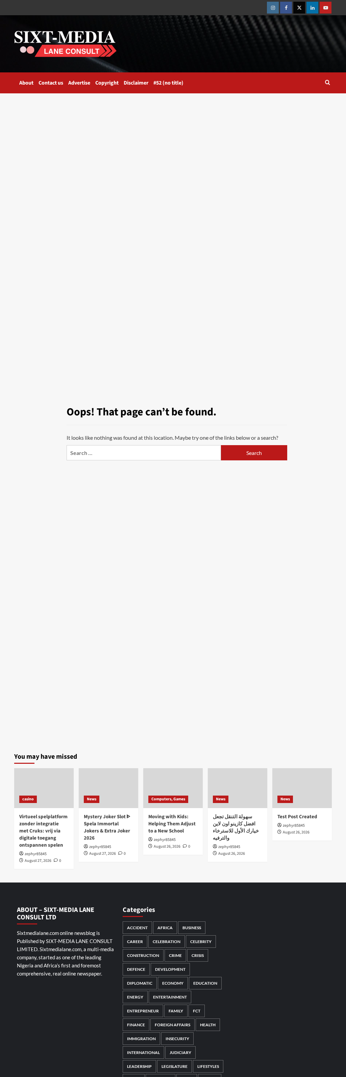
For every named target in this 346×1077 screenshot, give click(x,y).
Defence (136, 969)
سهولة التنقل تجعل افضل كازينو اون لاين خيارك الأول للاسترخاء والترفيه (236, 827)
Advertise (79, 83)
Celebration (166, 941)
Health (208, 1024)
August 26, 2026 (167, 846)
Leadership (139, 1066)
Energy (135, 997)
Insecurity (177, 1038)
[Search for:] (144, 452)
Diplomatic (139, 983)
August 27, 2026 (38, 861)
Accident (137, 927)
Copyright (107, 83)
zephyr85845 (36, 854)
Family (176, 1010)
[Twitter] (299, 8)
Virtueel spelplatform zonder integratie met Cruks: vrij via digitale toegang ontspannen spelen (43, 831)
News (91, 799)
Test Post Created (297, 816)
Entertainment (170, 997)
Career (135, 941)
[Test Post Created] (302, 788)
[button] (327, 83)
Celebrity (201, 941)
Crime (175, 955)
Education (205, 983)
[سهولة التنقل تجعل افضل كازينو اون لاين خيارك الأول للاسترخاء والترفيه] (237, 788)
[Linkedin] (312, 8)
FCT (196, 1010)
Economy (172, 983)
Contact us (51, 83)
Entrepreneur (143, 1010)
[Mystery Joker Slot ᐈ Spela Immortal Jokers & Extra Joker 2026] (108, 788)
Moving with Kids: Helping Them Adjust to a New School (172, 823)
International (143, 1052)
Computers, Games (168, 799)
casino (28, 799)
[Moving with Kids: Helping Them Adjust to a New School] (173, 788)
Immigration (141, 1038)
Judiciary (180, 1052)
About (26, 83)
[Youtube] (325, 8)
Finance (136, 1024)
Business (191, 927)
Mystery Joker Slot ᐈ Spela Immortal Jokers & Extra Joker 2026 (107, 827)
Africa (165, 927)
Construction (143, 955)
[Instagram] (273, 8)
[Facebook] (286, 8)
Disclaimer (136, 83)
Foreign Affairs (172, 1024)
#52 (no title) (168, 83)
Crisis (198, 955)
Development (170, 969)
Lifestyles (208, 1066)
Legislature (175, 1066)
